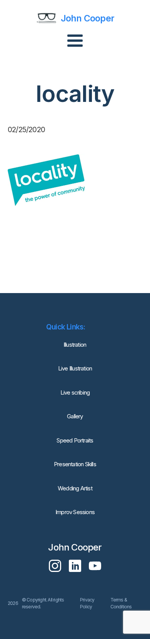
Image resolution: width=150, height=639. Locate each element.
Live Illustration (75, 368)
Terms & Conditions (121, 603)
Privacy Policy (87, 603)
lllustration (75, 344)
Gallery (75, 416)
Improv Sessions (75, 512)
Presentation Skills (75, 464)
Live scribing (75, 392)
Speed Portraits (75, 440)
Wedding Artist (75, 488)
